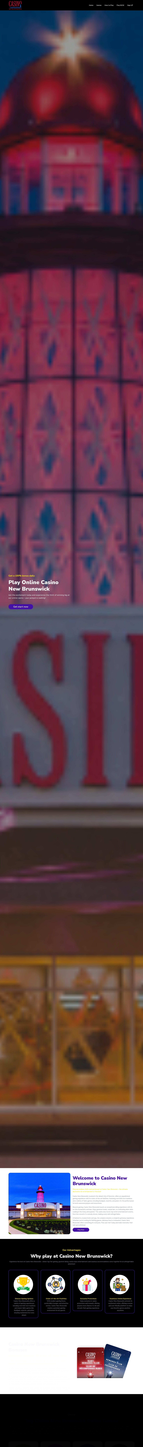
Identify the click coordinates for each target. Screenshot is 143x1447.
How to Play (109, 5)
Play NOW (120, 5)
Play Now (81, 1230)
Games (98, 5)
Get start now (20, 606)
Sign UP (130, 5)
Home (91, 5)
